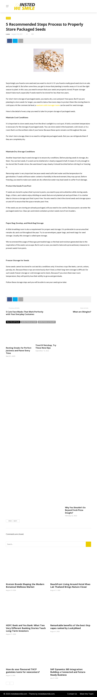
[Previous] (7, 683)
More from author (29, 322)
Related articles (13, 322)
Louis (8, 34)
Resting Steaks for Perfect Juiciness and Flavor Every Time (18, 350)
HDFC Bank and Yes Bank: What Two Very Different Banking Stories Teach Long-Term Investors (26, 628)
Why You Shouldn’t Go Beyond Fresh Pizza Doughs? (75, 510)
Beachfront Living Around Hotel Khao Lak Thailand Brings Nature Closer (70, 585)
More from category (47, 322)
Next (15, 521)
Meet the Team (86, 694)
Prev (10, 521)
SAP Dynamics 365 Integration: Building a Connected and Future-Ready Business (68, 672)
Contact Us (72, 694)
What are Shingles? (82, 311)
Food (8, 18)
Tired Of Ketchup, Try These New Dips (45, 346)
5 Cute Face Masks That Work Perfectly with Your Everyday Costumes (24, 313)
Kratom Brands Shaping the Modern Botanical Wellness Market (25, 585)
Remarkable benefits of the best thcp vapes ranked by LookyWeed (70, 626)
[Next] (11, 683)
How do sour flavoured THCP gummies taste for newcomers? (23, 670)
